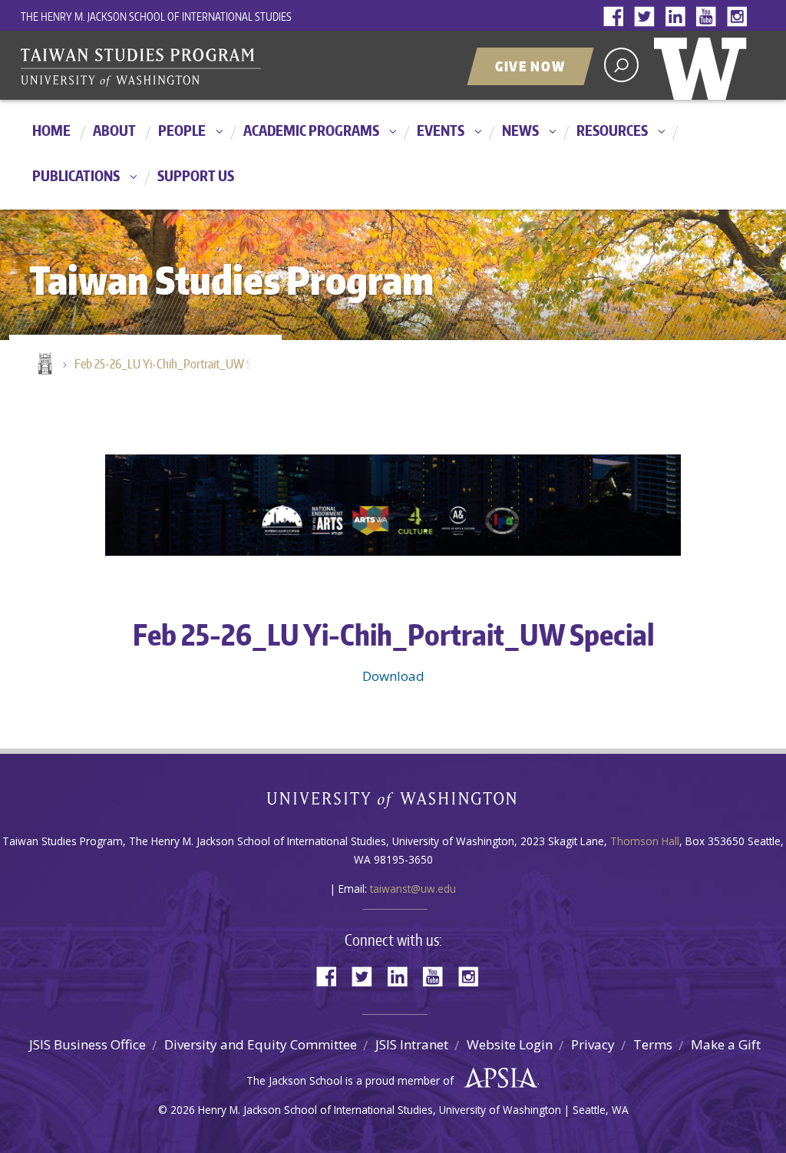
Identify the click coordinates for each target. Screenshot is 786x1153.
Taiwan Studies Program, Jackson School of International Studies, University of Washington (213, 67)
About (114, 130)
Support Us (195, 175)
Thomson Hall (644, 841)
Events (440, 130)
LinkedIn (678, 17)
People (182, 130)
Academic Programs (311, 130)
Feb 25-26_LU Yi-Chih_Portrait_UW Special (170, 364)
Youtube (709, 17)
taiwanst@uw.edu (413, 888)
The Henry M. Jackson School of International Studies (156, 16)
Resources (612, 130)
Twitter (648, 17)
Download (393, 676)
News (520, 130)
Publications (76, 175)
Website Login (510, 1044)
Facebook (617, 17)
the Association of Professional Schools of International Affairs (497, 1078)
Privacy (593, 1044)
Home (51, 130)
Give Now (530, 66)
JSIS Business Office (87, 1044)
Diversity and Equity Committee (260, 1044)
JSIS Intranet (411, 1044)
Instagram (740, 17)
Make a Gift (726, 1044)
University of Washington (704, 65)
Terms (652, 1044)
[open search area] (621, 65)
